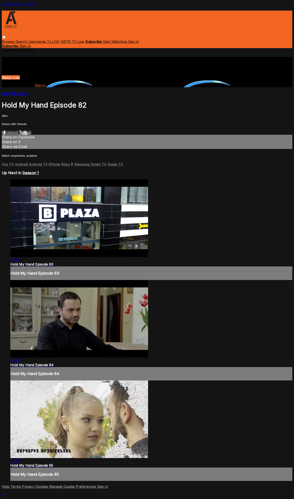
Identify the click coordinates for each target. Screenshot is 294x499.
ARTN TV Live (72, 41)
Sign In (25, 46)
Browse (8, 41)
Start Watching (115, 41)
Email (27, 132)
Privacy (28, 486)
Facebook (10, 132)
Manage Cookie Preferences (73, 486)
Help (6, 486)
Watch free (11, 77)
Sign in (133, 41)
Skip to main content (19, 4)
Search (21, 41)
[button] (4, 37)
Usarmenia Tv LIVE (44, 41)
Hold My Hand (15, 93)
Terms (16, 486)
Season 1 (30, 172)
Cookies (42, 486)
